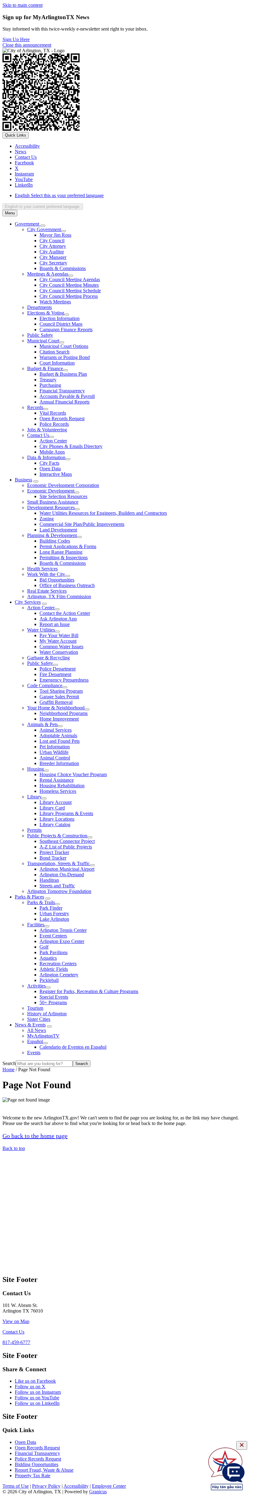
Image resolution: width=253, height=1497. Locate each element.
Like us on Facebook (35, 1381)
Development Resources (51, 507)
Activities (36, 985)
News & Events (30, 1024)
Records (35, 407)
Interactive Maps (55, 474)
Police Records (54, 424)
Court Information (57, 363)
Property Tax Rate (32, 1475)
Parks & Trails (41, 902)
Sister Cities (38, 1019)
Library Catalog (54, 824)
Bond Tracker (52, 858)
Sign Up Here (16, 39)
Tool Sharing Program (61, 691)
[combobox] (42, 206)
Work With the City (46, 574)
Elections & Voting (45, 312)
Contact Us (38, 435)
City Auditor (51, 251)
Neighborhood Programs (63, 713)
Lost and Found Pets (59, 741)
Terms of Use (15, 1486)
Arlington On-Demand (61, 874)
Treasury (47, 379)
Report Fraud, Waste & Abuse (44, 1470)
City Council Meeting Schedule (70, 290)
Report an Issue (54, 624)
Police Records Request (38, 1458)
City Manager (52, 257)
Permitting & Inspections (63, 557)
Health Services (42, 568)
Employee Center (109, 1486)
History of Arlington (47, 1013)
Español (35, 1041)
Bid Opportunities (56, 579)
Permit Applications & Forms (67, 546)
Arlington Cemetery (58, 974)
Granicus (98, 1491)
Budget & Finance (45, 368)
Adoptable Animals (58, 735)
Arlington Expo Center (61, 941)
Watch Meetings (55, 301)
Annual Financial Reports (64, 401)
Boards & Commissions (62, 268)
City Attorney (52, 246)
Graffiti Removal (56, 702)
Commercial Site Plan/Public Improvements (81, 524)
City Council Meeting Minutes (69, 285)
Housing (35, 769)
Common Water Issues (61, 646)
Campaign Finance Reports (66, 329)
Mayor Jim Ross (55, 235)
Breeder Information (59, 763)
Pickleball (49, 980)
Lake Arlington (54, 919)
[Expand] (42, 225)
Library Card (52, 807)
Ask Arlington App (58, 618)
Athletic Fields (53, 969)
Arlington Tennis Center (63, 930)
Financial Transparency (62, 390)
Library (34, 796)
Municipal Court (43, 340)
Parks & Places (29, 896)
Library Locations (56, 819)
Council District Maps (60, 324)
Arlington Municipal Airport (66, 869)
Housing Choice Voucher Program (73, 774)
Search (9, 1063)
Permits (34, 830)
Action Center (53, 440)
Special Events (53, 997)
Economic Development (50, 490)
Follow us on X (30, 1386)
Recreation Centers (58, 963)
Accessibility (76, 1486)
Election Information (59, 318)
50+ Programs (53, 1002)
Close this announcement (26, 45)
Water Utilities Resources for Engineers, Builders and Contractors (103, 513)
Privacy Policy (46, 1486)
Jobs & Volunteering (47, 429)
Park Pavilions (53, 952)
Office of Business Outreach (67, 585)
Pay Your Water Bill (58, 635)
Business (23, 479)
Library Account (55, 802)
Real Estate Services (47, 591)
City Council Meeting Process (68, 296)
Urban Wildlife (53, 752)
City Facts (49, 463)
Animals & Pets (42, 724)
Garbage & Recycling (48, 657)
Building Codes (54, 540)
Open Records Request (62, 418)
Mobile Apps (52, 452)
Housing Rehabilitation (62, 785)
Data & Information (46, 457)
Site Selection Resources (63, 496)
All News (36, 1030)
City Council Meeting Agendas (69, 279)
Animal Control (54, 757)
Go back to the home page (35, 1135)
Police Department (57, 668)
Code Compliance (44, 685)
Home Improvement (59, 718)
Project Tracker (54, 852)
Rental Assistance (56, 780)
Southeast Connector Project (67, 841)
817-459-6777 (16, 1342)
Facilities (35, 924)
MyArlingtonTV (43, 1035)
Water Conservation (58, 652)
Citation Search (54, 351)
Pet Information (54, 746)
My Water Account (58, 641)
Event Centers (53, 935)
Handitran (49, 880)
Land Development (58, 529)
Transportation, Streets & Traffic (58, 863)
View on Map (15, 1321)
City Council (51, 240)
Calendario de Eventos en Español (72, 1047)
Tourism (35, 1008)
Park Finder (50, 908)
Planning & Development (52, 535)
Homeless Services (57, 791)
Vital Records (52, 413)
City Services (28, 602)
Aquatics (48, 958)
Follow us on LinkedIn (37, 1403)
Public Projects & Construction (57, 835)
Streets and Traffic (57, 885)
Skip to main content (22, 5)
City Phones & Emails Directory (70, 446)
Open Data (50, 468)
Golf (43, 946)
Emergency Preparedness (64, 680)
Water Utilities (41, 629)
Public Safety (40, 335)
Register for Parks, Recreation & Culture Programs (88, 991)
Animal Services (55, 730)
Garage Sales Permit (59, 696)
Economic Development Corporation (63, 485)
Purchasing (50, 385)
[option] (133, 195)
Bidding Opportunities (36, 1464)
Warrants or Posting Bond (64, 357)
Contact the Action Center (64, 613)
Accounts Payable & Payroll (67, 396)
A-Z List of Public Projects (65, 846)
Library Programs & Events (66, 813)
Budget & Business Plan (63, 374)
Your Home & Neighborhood (56, 707)
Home (8, 1069)
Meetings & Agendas (47, 274)
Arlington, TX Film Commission (59, 596)
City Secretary (53, 262)
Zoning (46, 518)
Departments (39, 307)
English (59, 195)
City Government (44, 229)
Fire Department (55, 674)
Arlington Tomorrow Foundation (59, 891)
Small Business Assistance (52, 502)
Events (33, 1052)
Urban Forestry (54, 913)
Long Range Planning (60, 552)
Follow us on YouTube (37, 1397)
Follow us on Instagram (38, 1392)
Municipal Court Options (63, 346)
